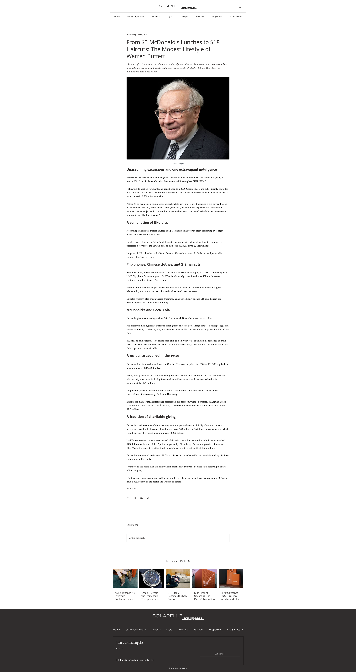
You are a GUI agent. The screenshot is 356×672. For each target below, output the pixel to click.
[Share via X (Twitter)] (134, 498)
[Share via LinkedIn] (141, 498)
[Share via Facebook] (128, 498)
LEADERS (131, 488)
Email (119, 648)
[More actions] (227, 34)
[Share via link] (148, 498)
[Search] (240, 7)
